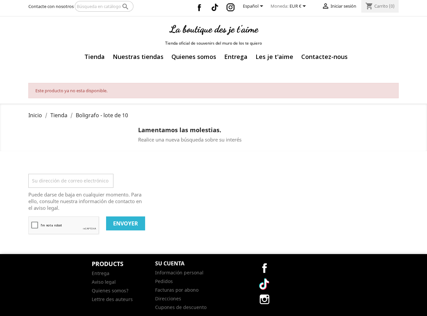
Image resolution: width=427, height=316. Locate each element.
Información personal (179, 272)
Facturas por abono (176, 290)
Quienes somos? (110, 290)
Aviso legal (104, 282)
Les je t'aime (274, 57)
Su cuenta (169, 263)
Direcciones (168, 298)
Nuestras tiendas (138, 57)
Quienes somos (193, 57)
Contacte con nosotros (51, 6)
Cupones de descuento (180, 307)
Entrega (236, 57)
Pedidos (164, 281)
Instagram (230, 7)
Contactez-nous (324, 57)
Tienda (94, 57)
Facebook (199, 7)
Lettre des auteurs (112, 299)
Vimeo (215, 7)
